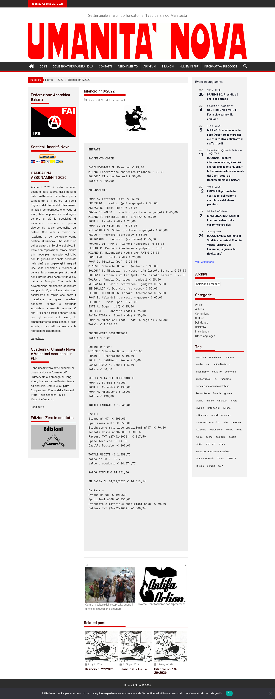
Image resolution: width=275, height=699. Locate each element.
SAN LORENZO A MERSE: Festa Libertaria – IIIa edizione (222, 114)
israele (210, 400)
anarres (230, 357)
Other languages (205, 336)
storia (222, 444)
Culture (199, 318)
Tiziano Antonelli (205, 458)
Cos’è (43, 66)
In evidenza (202, 331)
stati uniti (210, 444)
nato (225, 422)
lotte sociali (213, 408)
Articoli (199, 309)
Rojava (229, 429)
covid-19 (216, 371)
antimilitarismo (222, 364)
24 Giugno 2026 (131, 664)
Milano (227, 408)
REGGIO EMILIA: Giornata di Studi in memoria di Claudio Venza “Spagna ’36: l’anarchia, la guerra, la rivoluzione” (224, 244)
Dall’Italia (200, 327)
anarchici (201, 357)
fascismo (226, 379)
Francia (217, 393)
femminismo (203, 393)
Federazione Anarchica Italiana (212, 386)
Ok (229, 693)
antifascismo (203, 364)
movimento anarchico (207, 422)
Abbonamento (128, 66)
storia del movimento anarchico (213, 451)
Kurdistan (222, 400)
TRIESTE (231, 458)
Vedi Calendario (204, 262)
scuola (232, 436)
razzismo (201, 429)
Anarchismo (215, 357)
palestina (236, 422)
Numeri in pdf (189, 66)
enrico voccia (203, 379)
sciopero (221, 436)
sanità (209, 436)
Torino (220, 458)
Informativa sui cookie (220, 66)
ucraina (211, 465)
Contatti (105, 66)
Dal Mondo (201, 322)
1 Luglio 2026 (95, 664)
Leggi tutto (37, 338)
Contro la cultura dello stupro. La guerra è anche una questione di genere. (109, 606)
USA (220, 465)
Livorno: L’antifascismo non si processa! (161, 604)
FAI (215, 379)
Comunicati (202, 313)
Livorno (200, 408)
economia (230, 371)
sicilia (199, 444)
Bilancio (168, 66)
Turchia (200, 465)
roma (239, 429)
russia (199, 436)
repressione (216, 429)
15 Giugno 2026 (165, 664)
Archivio (149, 66)
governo (228, 393)
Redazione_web (117, 100)
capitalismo (202, 371)
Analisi (199, 304)
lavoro (234, 400)
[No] (270, 693)
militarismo (202, 415)
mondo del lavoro (220, 415)
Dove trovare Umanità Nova (73, 66)
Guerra (199, 400)
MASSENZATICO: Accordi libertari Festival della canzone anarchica (223, 220)
